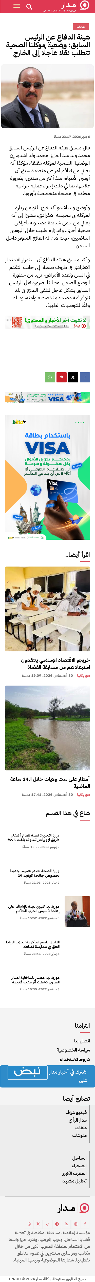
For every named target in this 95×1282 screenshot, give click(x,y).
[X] (73, 377)
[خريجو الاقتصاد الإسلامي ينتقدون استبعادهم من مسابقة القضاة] (47, 609)
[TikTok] (47, 1224)
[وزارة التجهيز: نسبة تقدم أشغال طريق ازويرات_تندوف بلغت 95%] (77, 840)
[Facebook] (85, 377)
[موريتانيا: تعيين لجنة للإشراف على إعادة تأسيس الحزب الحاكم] (77, 911)
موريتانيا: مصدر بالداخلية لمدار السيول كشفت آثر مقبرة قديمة (36, 980)
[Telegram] (56, 1224)
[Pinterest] (61, 377)
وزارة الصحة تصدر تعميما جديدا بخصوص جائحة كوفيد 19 (35, 873)
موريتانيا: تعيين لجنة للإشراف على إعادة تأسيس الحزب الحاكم (34, 909)
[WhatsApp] (50, 377)
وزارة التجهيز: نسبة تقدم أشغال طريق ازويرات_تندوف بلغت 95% (33, 837)
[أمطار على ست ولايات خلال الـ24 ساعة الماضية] (47, 728)
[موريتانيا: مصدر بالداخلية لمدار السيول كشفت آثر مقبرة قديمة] (77, 982)
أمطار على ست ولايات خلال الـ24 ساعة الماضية (50, 782)
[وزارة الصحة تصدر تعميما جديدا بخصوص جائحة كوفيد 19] (77, 876)
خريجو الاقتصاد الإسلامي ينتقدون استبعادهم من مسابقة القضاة (55, 663)
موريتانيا (83, 675)
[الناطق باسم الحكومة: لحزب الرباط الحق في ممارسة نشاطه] (77, 947)
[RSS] (66, 1224)
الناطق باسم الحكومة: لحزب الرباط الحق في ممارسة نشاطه (33, 944)
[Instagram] (75, 1224)
